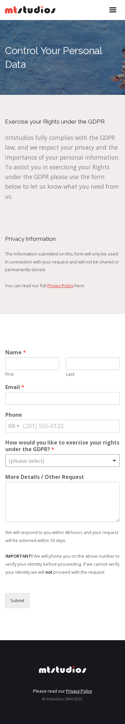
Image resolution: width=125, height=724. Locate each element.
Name (15, 352)
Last (70, 374)
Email (14, 387)
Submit (17, 600)
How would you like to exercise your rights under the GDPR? (62, 446)
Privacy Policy (60, 286)
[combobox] (13, 426)
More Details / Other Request (44, 477)
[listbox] (62, 460)
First (9, 374)
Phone (13, 414)
